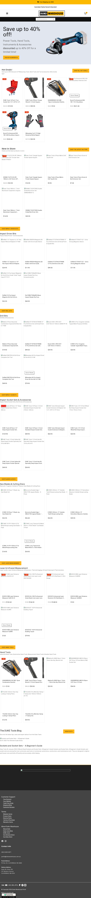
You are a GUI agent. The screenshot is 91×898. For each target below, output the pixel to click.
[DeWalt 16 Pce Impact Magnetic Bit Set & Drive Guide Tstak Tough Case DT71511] (11, 282)
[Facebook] (2, 841)
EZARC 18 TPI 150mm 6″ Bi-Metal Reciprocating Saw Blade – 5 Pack (10, 546)
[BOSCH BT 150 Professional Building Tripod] (34, 617)
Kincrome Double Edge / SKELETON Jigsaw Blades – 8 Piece (34, 513)
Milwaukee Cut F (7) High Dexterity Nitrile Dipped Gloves (33, 134)
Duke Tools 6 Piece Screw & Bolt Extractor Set (78, 178)
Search (53, 19)
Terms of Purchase (9, 820)
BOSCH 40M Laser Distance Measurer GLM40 (10, 630)
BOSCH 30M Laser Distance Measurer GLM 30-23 (10, 597)
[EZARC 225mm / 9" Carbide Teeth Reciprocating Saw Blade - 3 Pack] (56, 499)
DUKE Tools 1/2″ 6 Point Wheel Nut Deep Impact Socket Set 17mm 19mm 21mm (78, 429)
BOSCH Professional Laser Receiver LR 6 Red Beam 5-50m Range (56, 597)
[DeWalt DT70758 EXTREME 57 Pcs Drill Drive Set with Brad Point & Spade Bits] (56, 249)
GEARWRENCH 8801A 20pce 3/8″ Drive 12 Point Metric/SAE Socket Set (79, 681)
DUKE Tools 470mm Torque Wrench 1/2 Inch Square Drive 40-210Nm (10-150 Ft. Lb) (34, 101)
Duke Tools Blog (8, 831)
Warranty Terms (8, 822)
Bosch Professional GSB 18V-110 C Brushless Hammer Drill (77, 101)
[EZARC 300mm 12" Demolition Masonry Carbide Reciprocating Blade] (79, 499)
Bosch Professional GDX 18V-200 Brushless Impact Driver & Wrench (11, 134)
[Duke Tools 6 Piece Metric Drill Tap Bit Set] (56, 165)
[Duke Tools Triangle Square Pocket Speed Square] (34, 165)
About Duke (6, 829)
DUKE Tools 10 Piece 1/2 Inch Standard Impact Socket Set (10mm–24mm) (34, 429)
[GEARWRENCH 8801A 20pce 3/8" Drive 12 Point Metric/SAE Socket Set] (79, 667)
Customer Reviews (8, 807)
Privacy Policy (7, 816)
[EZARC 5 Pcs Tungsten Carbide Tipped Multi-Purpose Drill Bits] (79, 331)
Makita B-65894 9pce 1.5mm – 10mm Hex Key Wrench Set (56, 681)
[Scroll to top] (86, 891)
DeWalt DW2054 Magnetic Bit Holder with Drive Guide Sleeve (34, 262)
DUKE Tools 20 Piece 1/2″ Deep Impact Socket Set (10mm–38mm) (10, 429)
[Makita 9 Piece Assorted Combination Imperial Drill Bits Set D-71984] (11, 331)
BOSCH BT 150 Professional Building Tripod (33, 630)
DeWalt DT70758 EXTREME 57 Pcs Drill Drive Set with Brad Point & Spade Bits (56, 262)
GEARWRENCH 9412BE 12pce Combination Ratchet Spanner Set (56, 101)
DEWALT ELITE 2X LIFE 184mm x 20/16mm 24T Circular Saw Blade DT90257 (11, 178)
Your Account (7, 799)
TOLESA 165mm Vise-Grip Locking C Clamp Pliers (10, 714)
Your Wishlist (7, 801)
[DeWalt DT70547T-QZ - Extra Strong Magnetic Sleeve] (79, 249)
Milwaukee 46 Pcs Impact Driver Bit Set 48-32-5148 (32, 378)
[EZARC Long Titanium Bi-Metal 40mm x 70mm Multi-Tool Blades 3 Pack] (34, 533)
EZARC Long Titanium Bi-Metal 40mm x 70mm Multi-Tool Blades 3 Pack (33, 546)
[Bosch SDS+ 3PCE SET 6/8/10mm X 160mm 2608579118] (56, 331)
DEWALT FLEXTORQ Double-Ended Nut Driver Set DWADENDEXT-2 (34, 211)
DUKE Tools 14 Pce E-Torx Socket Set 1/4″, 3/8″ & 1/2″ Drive (11, 101)
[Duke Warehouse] (45, 13)
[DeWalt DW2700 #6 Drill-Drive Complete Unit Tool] (11, 364)
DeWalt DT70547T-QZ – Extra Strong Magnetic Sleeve (79, 262)
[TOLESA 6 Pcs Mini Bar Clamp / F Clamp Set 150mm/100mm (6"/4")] (34, 701)
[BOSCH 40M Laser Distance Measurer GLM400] (79, 583)
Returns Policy (7, 818)
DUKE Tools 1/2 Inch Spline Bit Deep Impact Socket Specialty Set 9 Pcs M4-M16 (11, 462)
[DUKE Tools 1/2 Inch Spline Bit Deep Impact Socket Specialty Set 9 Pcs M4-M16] (11, 448)
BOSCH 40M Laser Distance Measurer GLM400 (79, 597)
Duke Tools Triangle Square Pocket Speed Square (34, 178)
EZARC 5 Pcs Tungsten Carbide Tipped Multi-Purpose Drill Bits (80, 345)
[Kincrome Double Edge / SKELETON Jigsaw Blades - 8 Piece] (34, 499)
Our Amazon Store (8, 834)
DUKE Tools (6, 833)
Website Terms (7, 814)
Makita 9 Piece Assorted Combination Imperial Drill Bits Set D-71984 (10, 345)
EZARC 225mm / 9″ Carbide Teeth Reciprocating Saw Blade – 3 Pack (56, 513)
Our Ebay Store (7, 837)
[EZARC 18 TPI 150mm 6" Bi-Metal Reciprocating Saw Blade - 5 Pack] (11, 533)
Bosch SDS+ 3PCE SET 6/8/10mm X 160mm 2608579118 (54, 345)
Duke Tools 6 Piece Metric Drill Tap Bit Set (55, 178)
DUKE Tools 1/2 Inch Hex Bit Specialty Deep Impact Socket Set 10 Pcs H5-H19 (34, 462)
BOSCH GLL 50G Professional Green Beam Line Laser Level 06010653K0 (34, 597)
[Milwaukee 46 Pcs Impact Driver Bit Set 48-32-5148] (34, 364)
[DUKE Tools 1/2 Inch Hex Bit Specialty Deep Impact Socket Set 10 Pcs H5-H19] (34, 448)
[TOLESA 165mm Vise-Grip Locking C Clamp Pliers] (11, 701)
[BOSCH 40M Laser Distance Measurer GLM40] (11, 617)
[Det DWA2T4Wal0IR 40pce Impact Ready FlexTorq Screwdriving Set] (34, 282)
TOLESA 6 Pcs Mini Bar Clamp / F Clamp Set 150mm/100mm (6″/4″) (34, 715)
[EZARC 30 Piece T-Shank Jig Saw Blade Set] (11, 499)
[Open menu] (6, 13)
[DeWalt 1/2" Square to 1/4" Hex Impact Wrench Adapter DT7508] (11, 249)
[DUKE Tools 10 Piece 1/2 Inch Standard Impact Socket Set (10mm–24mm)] (34, 415)
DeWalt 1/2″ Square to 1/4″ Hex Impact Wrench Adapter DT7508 (10, 262)
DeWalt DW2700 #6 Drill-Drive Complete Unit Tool (11, 378)
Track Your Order (8, 803)
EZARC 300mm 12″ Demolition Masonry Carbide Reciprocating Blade (79, 513)
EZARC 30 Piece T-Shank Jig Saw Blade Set (10, 513)
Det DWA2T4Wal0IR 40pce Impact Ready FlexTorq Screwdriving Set (33, 296)
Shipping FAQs (7, 805)
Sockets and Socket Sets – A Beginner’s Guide (21, 746)
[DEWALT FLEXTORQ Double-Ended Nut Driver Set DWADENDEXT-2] (34, 198)
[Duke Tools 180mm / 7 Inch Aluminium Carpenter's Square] (12, 198)
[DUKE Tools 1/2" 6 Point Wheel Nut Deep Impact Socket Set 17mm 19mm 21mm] (79, 415)
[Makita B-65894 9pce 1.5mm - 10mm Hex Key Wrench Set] (56, 667)
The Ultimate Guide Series (15, 740)
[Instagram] (6, 841)
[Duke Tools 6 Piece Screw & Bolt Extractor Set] (79, 165)
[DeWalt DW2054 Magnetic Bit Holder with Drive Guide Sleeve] (34, 249)
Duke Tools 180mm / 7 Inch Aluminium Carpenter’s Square (11, 211)
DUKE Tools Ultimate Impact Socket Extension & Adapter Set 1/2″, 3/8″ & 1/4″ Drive (56, 429)
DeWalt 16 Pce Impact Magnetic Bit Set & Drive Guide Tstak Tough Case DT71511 (9, 296)
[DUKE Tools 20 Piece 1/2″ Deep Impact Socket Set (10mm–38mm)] (11, 415)
